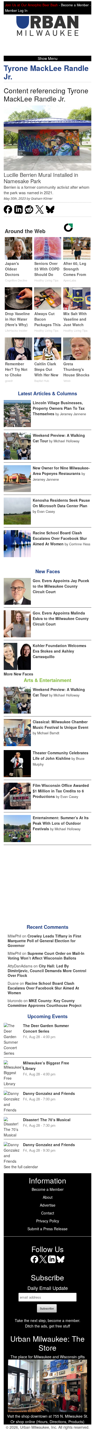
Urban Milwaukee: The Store (47, 1343)
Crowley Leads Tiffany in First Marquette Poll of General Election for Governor (44, 940)
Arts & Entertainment (47, 680)
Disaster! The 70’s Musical (46, 1119)
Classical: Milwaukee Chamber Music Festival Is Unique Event (60, 724)
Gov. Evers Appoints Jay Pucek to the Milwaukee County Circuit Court (61, 586)
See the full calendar (21, 1166)
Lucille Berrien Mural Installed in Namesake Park (41, 178)
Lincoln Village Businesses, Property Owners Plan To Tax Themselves (59, 408)
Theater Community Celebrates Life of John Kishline (60, 755)
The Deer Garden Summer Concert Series (46, 1028)
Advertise (47, 1205)
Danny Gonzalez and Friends (49, 1093)
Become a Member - (76, 5)
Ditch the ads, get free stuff (47, 1326)
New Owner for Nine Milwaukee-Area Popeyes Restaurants (61, 470)
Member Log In (16, 10)
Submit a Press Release (47, 1228)
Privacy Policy (47, 1220)
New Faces (47, 571)
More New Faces (18, 673)
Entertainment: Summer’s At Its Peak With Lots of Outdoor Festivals (61, 823)
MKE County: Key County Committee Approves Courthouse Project (45, 1003)
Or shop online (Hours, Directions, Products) (47, 1421)
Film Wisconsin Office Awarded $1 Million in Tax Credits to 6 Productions (61, 791)
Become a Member (48, 1189)
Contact (47, 1213)
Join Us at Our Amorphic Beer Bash (31, 5)
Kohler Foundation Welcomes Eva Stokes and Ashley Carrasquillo (59, 651)
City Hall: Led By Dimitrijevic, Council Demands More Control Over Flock (47, 970)
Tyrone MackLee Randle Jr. (46, 72)
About (48, 1197)
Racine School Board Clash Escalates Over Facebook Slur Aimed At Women (60, 538)
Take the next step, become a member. (47, 1320)
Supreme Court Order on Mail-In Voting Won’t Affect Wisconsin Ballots (46, 956)
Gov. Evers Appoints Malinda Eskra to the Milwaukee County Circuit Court (61, 618)
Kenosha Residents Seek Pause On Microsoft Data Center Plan (61, 503)
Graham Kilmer (42, 198)
